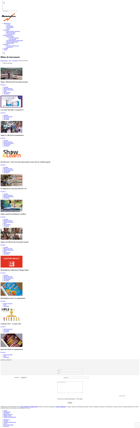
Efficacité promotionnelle (12, 41)
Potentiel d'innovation (8, 89)
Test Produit (6, 30)
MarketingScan (7, 23)
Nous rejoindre (9, 27)
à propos (8, 24)
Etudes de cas (9, 47)
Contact (8, 28)
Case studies (6, 117)
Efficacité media (10, 36)
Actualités (6, 48)
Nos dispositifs (9, 26)
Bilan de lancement (10, 32)
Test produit (6, 93)
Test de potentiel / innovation (13, 31)
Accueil (5, 410)
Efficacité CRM (10, 43)
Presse (5, 91)
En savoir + (3, 84)
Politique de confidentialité (10, 417)
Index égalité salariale (8, 424)
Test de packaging (10, 34)
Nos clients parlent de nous (12, 45)
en (4, 3)
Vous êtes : (16, 377)
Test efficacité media (14, 37)
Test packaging (7, 92)
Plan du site (6, 426)
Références (6, 44)
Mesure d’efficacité (8, 35)
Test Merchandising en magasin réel (14, 40)
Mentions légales (7, 415)
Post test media (12, 39)
